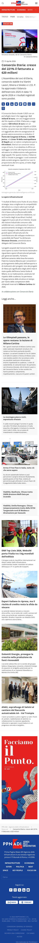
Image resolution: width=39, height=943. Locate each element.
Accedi (19, 937)
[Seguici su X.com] (19, 890)
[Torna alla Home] (19, 3)
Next (30, 867)
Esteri (30, 10)
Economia (21, 10)
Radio (13, 902)
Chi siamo (30, 933)
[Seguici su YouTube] (28, 890)
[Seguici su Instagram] (15, 890)
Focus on (7, 24)
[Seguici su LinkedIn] (23, 890)
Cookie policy (26, 930)
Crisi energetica (32, 17)
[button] (3, 3)
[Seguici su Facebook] (10, 890)
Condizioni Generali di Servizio (19, 926)
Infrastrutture (8, 10)
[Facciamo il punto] (19, 777)
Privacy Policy (13, 930)
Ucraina (20, 17)
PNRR (12, 17)
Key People (18, 870)
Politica (20, 867)
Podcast (27, 902)
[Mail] (33, 104)
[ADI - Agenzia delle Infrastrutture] (19, 843)
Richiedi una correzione (14, 933)
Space (5, 870)
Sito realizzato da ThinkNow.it (26, 942)
